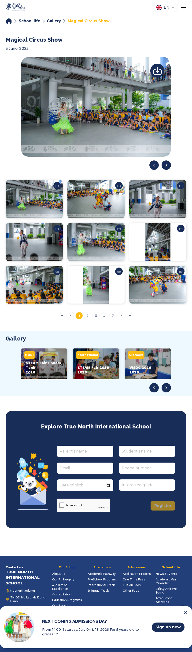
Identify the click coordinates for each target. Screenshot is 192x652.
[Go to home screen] (15, 7)
